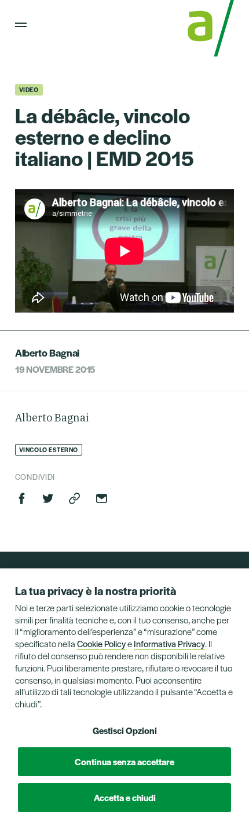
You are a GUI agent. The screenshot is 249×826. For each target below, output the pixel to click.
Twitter (48, 498)
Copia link (75, 498)
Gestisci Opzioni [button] (125, 730)
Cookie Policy (101, 643)
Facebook (22, 498)
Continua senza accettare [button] (124, 761)
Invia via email (101, 498)
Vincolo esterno (48, 449)
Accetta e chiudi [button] (125, 797)
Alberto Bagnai (47, 352)
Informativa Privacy (169, 643)
